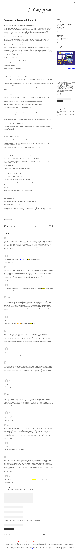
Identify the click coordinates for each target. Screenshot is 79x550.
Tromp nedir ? (59, 21)
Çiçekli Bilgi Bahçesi (39, 10)
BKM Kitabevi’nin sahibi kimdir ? (62, 32)
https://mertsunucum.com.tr (38, 534)
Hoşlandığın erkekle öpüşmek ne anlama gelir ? (64, 24)
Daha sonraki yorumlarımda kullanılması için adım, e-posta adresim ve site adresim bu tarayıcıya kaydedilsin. (23, 520)
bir (4, 219)
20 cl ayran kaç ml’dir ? (60, 108)
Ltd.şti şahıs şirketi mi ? (60, 35)
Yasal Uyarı (16, 2)
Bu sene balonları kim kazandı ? (62, 46)
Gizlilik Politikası (10, 2)
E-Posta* (5, 509)
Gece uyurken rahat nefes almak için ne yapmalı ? (65, 111)
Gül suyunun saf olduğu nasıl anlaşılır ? (44, 226)
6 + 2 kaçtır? (6, 523)
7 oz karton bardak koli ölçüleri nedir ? (63, 41)
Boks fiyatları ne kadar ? (60, 27)
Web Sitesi (5, 514)
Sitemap (46, 534)
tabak (8, 219)
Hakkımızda (21, 2)
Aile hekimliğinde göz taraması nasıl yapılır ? (64, 30)
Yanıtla (10, 251)
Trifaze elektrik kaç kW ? (60, 43)
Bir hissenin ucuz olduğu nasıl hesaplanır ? (63, 38)
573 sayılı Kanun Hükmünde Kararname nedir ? (14, 226)
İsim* (4, 504)
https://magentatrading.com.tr (25, 534)
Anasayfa (5, 2)
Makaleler (8, 216)
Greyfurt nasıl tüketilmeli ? (61, 117)
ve (11, 219)
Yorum (5, 492)
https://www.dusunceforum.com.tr (11, 534)
